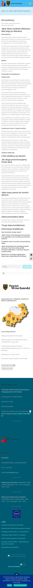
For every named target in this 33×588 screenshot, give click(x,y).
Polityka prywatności (20, 585)
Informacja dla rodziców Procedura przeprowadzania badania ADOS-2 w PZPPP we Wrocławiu (15, 348)
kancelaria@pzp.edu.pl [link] (11, 472)
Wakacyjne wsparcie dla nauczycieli (11, 336)
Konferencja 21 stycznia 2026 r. (10, 354)
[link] (12, 525)
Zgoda (9, 585)
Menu (29, 3)
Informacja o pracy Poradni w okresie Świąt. (14, 358)
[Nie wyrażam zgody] (31, 581)
